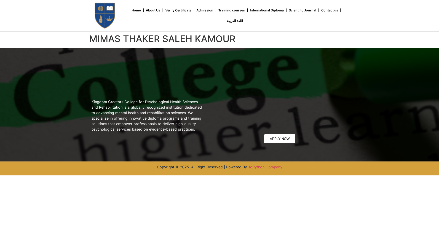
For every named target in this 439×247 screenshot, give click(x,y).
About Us (153, 10)
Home (136, 10)
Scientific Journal (302, 10)
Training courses (231, 10)
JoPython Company (265, 167)
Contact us (329, 10)
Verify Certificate (178, 10)
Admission (204, 10)
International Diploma (267, 10)
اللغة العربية (235, 21)
